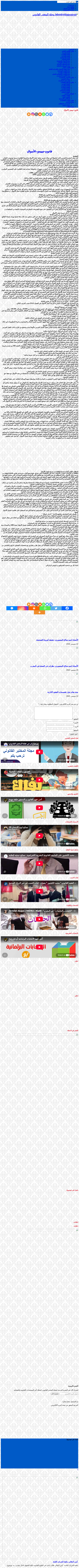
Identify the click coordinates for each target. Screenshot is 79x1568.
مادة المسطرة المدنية (63, 64)
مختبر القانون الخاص (68, 51)
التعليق (75, 719)
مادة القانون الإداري (64, 72)
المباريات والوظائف (64, 103)
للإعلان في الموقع (69, 8)
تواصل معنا (70, 7)
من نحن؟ (71, 5)
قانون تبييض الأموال (39, 151)
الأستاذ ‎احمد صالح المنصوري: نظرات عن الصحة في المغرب (54, 666)
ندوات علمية (66, 105)
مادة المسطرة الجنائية (63, 66)
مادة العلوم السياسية (64, 71)
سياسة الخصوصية (68, 10)
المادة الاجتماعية (65, 57)
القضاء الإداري (66, 89)
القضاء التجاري (65, 87)
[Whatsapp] (43, 114)
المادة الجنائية (66, 59)
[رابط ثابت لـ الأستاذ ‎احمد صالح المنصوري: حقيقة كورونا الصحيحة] (62, 628)
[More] (29, 114)
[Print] (40, 114)
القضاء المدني (66, 84)
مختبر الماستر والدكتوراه (66, 77)
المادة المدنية (66, 53)
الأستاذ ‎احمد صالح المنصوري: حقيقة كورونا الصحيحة (57, 640)
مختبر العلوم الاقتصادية (67, 100)
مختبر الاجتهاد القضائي (67, 82)
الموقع (76, 730)
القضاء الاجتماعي (65, 90)
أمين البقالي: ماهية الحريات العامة (65, 1562)
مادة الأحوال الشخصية (63, 61)
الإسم (76, 723)
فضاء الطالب (70, 107)
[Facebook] (51, 114)
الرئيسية (71, 49)
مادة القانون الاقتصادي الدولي (61, 74)
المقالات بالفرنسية (64, 98)
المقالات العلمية (69, 94)
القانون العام (66, 97)
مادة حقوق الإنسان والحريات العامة (59, 69)
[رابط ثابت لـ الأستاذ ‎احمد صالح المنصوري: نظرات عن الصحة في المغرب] (62, 654)
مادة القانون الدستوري (63, 75)
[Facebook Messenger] (11, 608)
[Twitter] (47, 114)
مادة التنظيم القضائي (64, 62)
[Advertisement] (39, 32)
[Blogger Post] (36, 114)
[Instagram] (33, 114)
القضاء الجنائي (65, 92)
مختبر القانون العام (68, 67)
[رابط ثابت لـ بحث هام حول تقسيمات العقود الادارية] (62, 681)
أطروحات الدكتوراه (64, 80)
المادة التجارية (66, 56)
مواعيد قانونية (70, 102)
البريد (76, 726)
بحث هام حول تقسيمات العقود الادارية (62, 692)
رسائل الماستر (65, 79)
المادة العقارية (66, 54)
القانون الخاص (66, 95)
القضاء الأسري (65, 85)
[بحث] (77, 2)
